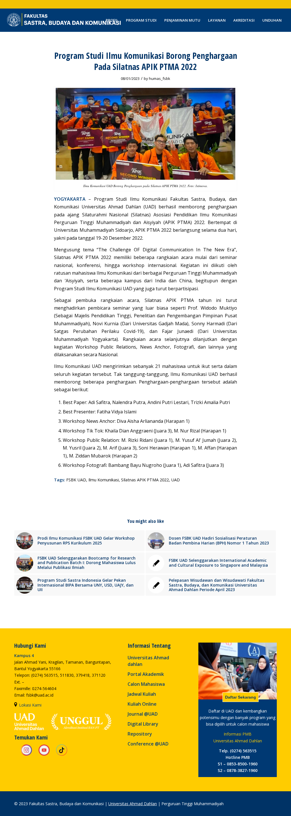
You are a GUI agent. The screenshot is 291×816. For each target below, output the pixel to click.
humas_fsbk (159, 78)
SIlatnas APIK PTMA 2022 (145, 479)
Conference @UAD (148, 744)
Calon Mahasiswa (146, 684)
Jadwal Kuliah (142, 694)
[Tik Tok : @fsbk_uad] (61, 754)
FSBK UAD (76, 479)
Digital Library (143, 724)
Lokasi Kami (30, 705)
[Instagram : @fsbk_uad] (26, 754)
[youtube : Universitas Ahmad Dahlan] (44, 754)
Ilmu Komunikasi (103, 479)
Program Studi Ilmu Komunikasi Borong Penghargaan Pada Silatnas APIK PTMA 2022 (145, 61)
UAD (175, 479)
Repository (140, 734)
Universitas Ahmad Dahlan (132, 803)
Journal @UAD (143, 714)
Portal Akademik (146, 674)
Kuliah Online (142, 704)
